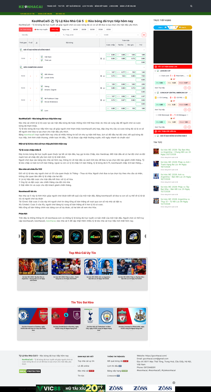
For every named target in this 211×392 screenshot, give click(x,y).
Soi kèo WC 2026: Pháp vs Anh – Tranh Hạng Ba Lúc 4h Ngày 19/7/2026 (66, 278)
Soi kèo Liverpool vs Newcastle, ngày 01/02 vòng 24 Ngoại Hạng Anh (131, 327)
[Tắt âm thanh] (144, 35)
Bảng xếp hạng (101, 6)
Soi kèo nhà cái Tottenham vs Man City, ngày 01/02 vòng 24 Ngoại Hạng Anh (99, 328)
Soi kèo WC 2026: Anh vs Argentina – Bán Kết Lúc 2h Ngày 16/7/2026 (99, 278)
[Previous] (18, 274)
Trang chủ (51, 6)
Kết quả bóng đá (73, 6)
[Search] (191, 6)
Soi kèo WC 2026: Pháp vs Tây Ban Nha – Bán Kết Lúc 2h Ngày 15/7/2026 (131, 278)
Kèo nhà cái (60, 14)
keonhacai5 (29, 134)
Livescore (113, 6)
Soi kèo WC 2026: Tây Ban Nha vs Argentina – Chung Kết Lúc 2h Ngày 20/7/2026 (33, 278)
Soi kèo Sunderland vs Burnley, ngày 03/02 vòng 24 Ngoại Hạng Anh (66, 327)
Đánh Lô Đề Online (128, 6)
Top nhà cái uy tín (27, 14)
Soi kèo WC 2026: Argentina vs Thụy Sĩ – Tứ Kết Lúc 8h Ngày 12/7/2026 (175, 201)
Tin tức (61, 6)
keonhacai (51, 221)
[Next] (146, 274)
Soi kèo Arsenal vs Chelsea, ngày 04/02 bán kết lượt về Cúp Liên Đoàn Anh (33, 328)
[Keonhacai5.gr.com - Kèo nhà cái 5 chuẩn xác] (31, 6)
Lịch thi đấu (87, 6)
